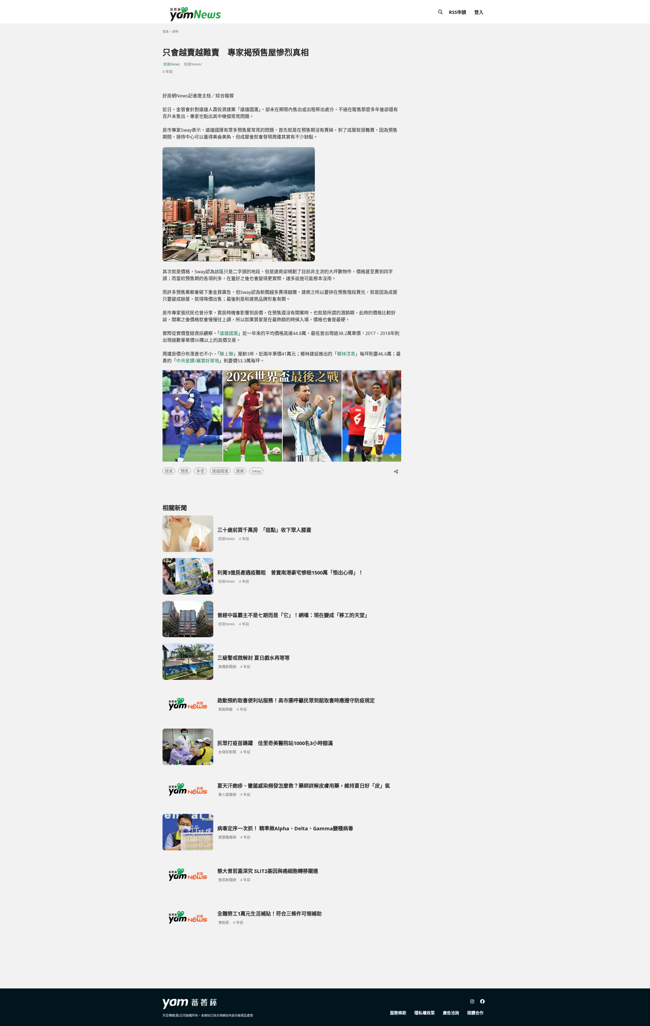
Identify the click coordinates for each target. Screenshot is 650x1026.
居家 (169, 471)
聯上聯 (226, 354)
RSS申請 (457, 12)
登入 (478, 12)
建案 (240, 471)
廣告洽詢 (451, 1013)
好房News (172, 64)
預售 (185, 471)
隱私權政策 (424, 1013)
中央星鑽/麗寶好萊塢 (197, 361)
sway (256, 471)
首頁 (165, 31)
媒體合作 (475, 1013)
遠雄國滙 (229, 333)
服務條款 (398, 1013)
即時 (175, 31)
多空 (200, 471)
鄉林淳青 (346, 354)
